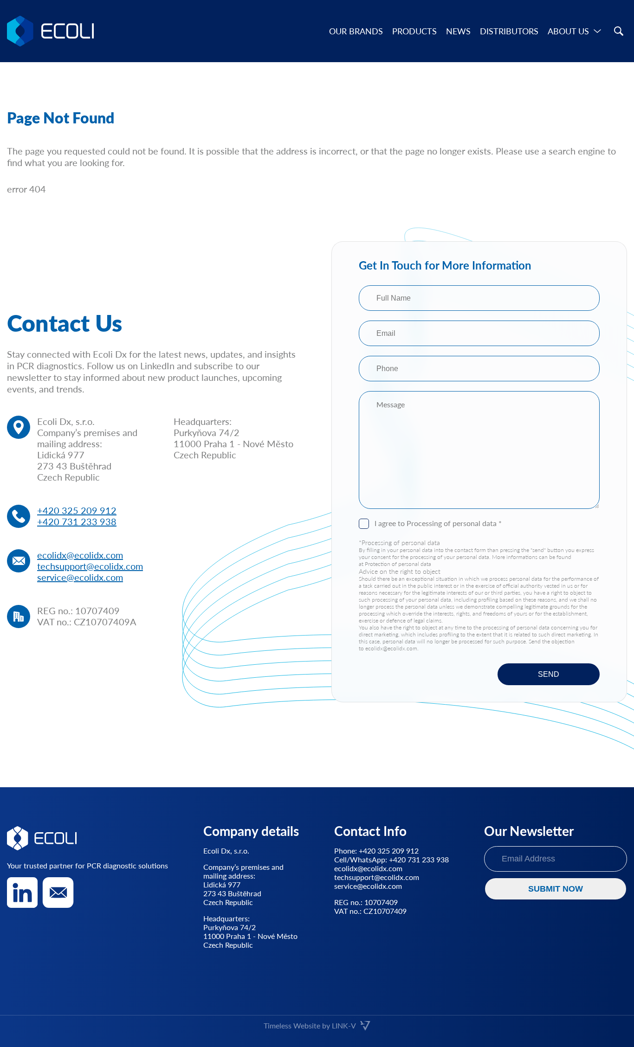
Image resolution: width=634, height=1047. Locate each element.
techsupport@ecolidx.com (90, 566)
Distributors (509, 31)
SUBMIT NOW (555, 888)
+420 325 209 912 (76, 510)
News (458, 31)
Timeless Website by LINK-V (310, 1025)
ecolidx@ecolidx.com (80, 554)
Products (414, 31)
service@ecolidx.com (80, 577)
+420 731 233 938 (76, 521)
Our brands (356, 31)
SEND (548, 674)
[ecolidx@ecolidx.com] (58, 892)
